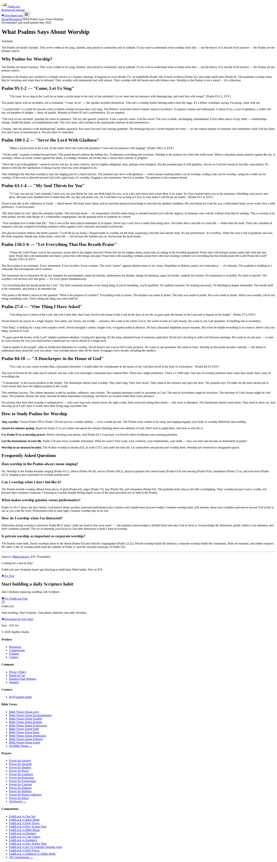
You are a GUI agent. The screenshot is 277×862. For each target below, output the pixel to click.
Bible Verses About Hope (24, 732)
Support (13, 682)
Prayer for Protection (21, 777)
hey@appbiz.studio (20, 697)
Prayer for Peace (19, 770)
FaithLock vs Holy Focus (24, 823)
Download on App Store (18, 619)
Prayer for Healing (20, 767)
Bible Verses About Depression (27, 735)
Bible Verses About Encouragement (30, 715)
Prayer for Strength (20, 764)
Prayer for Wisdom (20, 791)
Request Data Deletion (22, 678)
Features (14, 653)
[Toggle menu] (26, 15)
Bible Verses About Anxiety (25, 718)
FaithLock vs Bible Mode (24, 819)
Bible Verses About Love (24, 711)
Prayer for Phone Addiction (25, 794)
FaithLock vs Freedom (22, 833)
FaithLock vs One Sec (22, 816)
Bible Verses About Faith (24, 728)
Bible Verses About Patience (26, 739)
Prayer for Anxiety (20, 760)
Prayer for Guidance (21, 774)
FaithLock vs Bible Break (24, 830)
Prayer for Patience (20, 787)
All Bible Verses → (20, 745)
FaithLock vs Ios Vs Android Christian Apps (35, 847)
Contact (13, 657)
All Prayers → (17, 801)
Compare (19, 10)
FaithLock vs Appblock (23, 840)
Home (5, 19)
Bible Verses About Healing (25, 722)
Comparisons (17, 650)
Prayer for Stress (19, 798)
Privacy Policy (17, 672)
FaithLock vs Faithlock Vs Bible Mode (32, 853)
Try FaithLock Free (16, 598)
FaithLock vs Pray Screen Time (28, 826)
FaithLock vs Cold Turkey (25, 836)
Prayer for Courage (20, 784)
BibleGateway (20, 556)
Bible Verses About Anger (24, 742)
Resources (8, 10)
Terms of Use (17, 675)
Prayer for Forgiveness (22, 781)
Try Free (9, 576)
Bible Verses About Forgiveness (28, 725)
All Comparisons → (21, 857)
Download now (13, 15)
